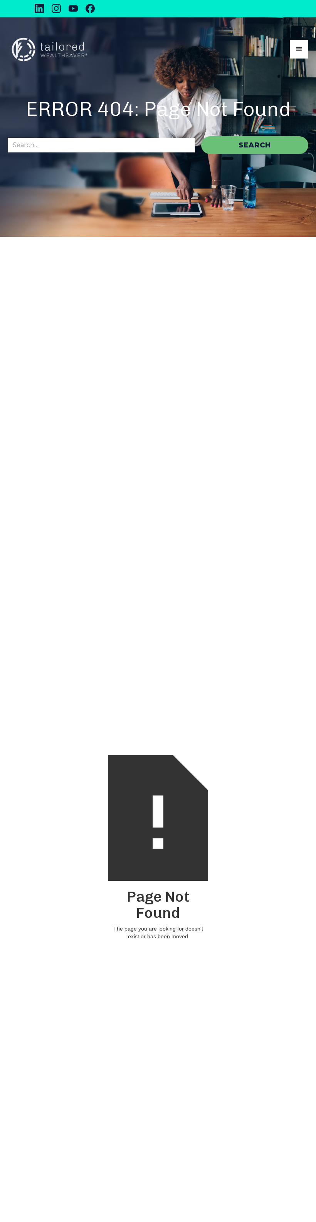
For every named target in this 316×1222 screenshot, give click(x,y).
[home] (49, 49)
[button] (299, 49)
